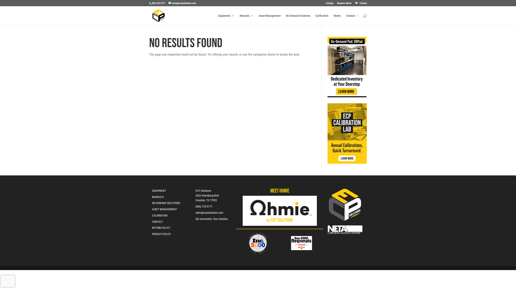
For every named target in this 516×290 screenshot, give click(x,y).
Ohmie (337, 15)
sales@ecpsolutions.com (209, 212)
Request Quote (344, 3)
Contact (350, 15)
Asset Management (270, 15)
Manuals (245, 15)
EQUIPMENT (159, 190)
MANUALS (158, 197)
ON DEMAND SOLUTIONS (166, 203)
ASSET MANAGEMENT (164, 209)
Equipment (224, 15)
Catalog (329, 3)
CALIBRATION (159, 215)
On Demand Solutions (298, 15)
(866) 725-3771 (204, 206)
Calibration (321, 15)
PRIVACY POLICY (161, 234)
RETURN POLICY (161, 227)
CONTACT (157, 221)
